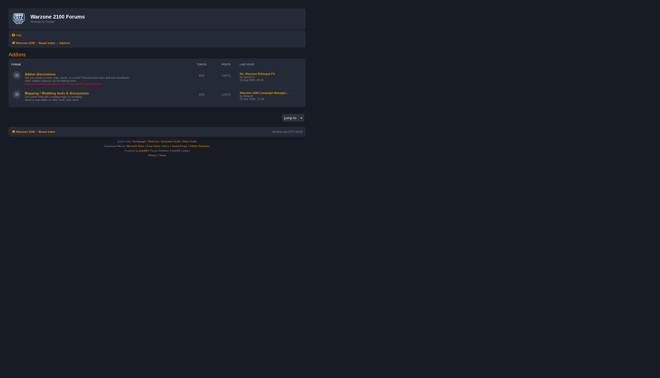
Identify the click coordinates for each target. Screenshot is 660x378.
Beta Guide (190, 141)
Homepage (139, 141)
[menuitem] (16, 35)
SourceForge (179, 146)
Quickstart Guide (171, 141)
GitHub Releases (199, 146)
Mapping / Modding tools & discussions (57, 93)
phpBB (143, 150)
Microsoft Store (135, 146)
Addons (17, 54)
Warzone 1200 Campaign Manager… (264, 92)
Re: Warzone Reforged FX (257, 73)
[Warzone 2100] (20, 19)
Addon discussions (40, 74)
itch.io (165, 146)
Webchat (153, 141)
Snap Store (153, 146)
